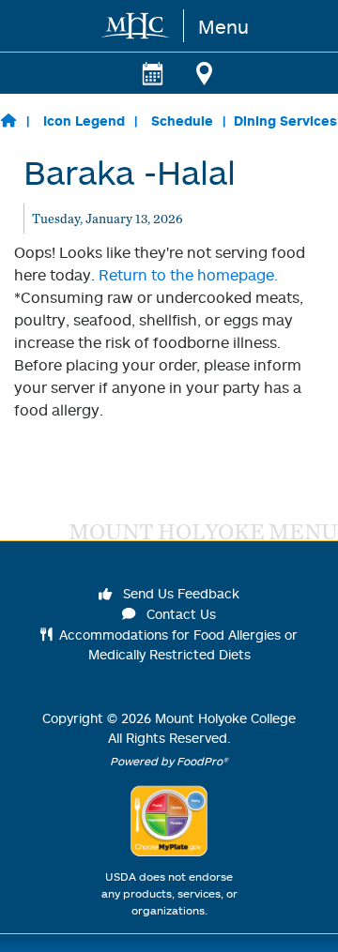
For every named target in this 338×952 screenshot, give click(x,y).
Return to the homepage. (188, 274)
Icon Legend (84, 120)
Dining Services (285, 120)
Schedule (182, 120)
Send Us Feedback (179, 593)
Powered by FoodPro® (169, 761)
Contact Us (179, 614)
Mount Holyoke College (225, 718)
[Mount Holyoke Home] (136, 25)
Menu (223, 26)
